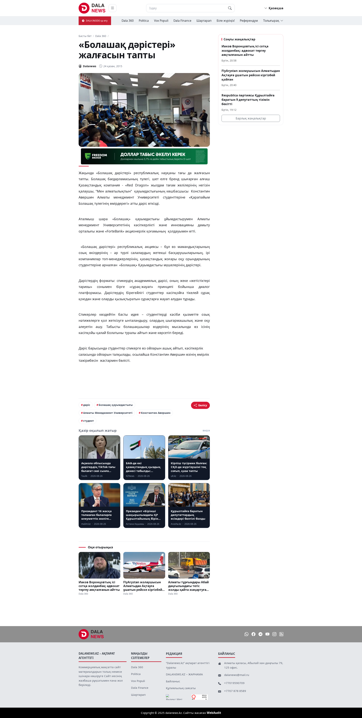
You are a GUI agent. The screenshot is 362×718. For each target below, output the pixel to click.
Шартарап (204, 20)
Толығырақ (271, 20)
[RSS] (281, 634)
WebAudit (214, 713)
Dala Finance (182, 20)
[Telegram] (260, 634)
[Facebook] (253, 634)
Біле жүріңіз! (226, 20)
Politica (144, 20)
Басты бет (85, 36)
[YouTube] (267, 634)
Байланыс (173, 681)
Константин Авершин (155, 413)
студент (88, 420)
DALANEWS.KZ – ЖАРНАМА (184, 674)
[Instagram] (274, 634)
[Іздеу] (229, 8)
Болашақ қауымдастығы (116, 405)
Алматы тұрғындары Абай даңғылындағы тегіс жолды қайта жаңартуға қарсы (188, 586)
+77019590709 (234, 683)
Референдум (249, 20)
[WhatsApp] (246, 634)
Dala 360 (128, 20)
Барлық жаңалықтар (251, 118)
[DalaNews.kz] (91, 634)
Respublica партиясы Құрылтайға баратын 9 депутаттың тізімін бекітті (248, 99)
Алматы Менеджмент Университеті (107, 413)
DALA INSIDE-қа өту (96, 20)
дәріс (86, 405)
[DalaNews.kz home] (92, 8)
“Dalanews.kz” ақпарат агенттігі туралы (187, 665)
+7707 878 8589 (235, 691)
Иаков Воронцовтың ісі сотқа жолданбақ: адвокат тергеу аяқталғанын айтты (99, 586)
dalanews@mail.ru (236, 675)
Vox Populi (161, 20)
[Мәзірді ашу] (113, 8)
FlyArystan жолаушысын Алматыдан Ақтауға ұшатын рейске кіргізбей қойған (142, 586)
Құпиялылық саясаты (181, 688)
